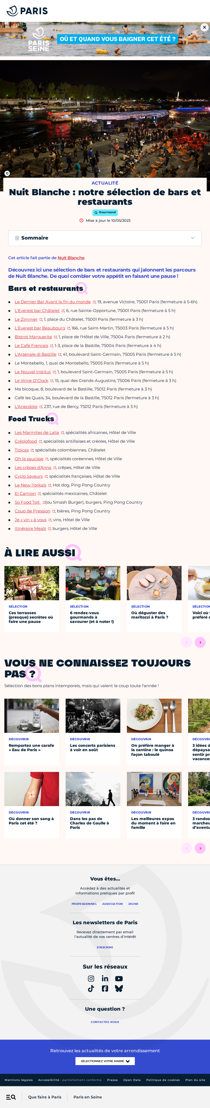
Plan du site (195, 1080)
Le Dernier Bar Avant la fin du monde (53, 301)
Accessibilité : (70, 1080)
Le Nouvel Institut (33, 371)
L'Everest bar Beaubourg (40, 328)
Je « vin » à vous (30, 519)
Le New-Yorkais (30, 485)
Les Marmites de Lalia (37, 432)
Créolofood (26, 441)
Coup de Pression (32, 511)
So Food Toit (28, 502)
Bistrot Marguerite (33, 336)
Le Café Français (31, 345)
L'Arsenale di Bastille (35, 354)
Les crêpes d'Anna (33, 467)
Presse (112, 1080)
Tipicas (22, 450)
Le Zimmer (26, 319)
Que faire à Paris (44, 1097)
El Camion (25, 493)
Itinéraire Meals (30, 528)
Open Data (132, 1080)
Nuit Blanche (71, 257)
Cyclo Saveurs (29, 476)
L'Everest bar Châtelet (37, 310)
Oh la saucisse (29, 458)
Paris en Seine (88, 1097)
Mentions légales (19, 1080)
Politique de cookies (163, 1080)
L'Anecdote (26, 406)
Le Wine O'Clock (31, 380)
